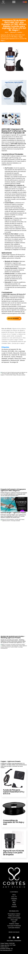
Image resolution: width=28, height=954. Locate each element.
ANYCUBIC (11, 351)
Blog (14, 902)
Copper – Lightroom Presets (11, 761)
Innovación (7, 356)
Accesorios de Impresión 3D (10, 349)
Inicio (6, 32)
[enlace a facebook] (14, 937)
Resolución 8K (14, 360)
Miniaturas (19, 356)
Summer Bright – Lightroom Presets (13, 513)
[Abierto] (13, 2)
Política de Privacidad (14, 918)
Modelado (4, 358)
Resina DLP (17, 358)
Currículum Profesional (14, 925)
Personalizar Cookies (14, 914)
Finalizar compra (14, 923)
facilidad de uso (6, 355)
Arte (16, 351)
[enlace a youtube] (18, 937)
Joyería (13, 356)
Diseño (10, 353)
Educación (16, 353)
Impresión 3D (15, 355)
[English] (24, 2)
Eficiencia (23, 353)
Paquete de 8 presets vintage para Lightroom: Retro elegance (13, 490)
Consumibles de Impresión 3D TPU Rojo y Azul (13, 822)
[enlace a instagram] (10, 937)
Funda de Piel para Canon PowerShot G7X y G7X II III (13, 792)
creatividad (21, 351)
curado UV (5, 353)
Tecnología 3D (14, 362)
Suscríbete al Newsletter (14, 940)
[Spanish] (26, 2)
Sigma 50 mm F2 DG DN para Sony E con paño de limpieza (13, 853)
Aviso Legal (14, 920)
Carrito (14, 922)
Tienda (14, 904)
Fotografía (14, 898)
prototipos (11, 358)
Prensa (14, 900)
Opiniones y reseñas (16, 32)
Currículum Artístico (14, 927)
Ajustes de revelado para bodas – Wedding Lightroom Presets (13, 637)
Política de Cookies (14, 916)
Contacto (14, 906)
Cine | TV (14, 897)
